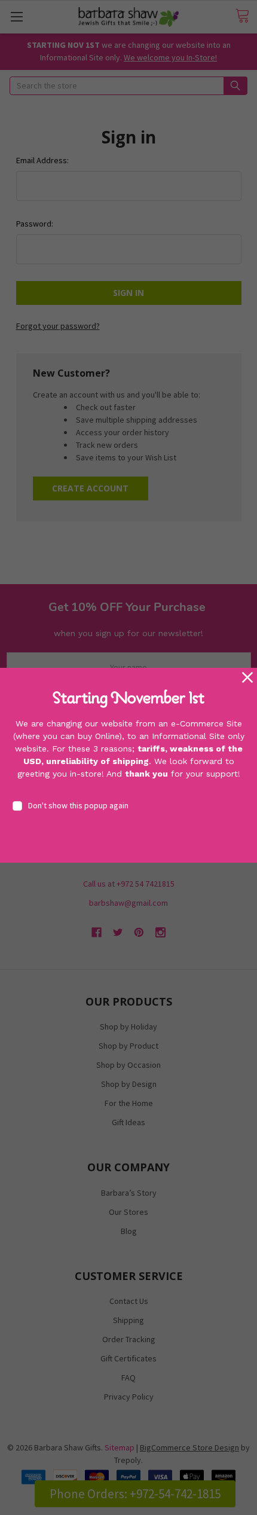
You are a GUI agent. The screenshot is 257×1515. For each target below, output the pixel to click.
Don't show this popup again (78, 805)
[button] (247, 677)
